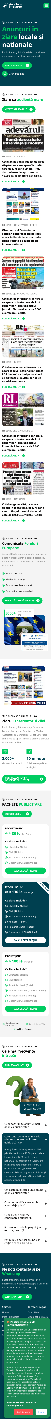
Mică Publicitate (10, 1316)
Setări (41, 1412)
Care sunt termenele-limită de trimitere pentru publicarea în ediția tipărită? (22, 1139)
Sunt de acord (23, 1412)
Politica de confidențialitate (21, 1404)
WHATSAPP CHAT (14, 1296)
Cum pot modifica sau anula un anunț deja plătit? (23, 1204)
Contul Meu (34, 1312)
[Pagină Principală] (13, 5)
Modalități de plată (38, 1316)
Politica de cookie (15, 1402)
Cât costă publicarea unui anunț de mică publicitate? (23, 1191)
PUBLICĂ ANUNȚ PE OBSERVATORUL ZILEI (17, 779)
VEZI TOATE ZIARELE (16, 109)
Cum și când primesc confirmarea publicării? (18, 1216)
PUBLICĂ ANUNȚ (14, 65)
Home (5, 1312)
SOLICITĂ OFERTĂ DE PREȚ (19, 600)
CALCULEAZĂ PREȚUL (25, 870)
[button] (46, 5)
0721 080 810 (16, 73)
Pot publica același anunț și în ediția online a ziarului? (22, 1241)
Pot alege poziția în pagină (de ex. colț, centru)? (22, 1229)
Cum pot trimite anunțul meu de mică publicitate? (22, 1125)
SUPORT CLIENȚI (14, 813)
